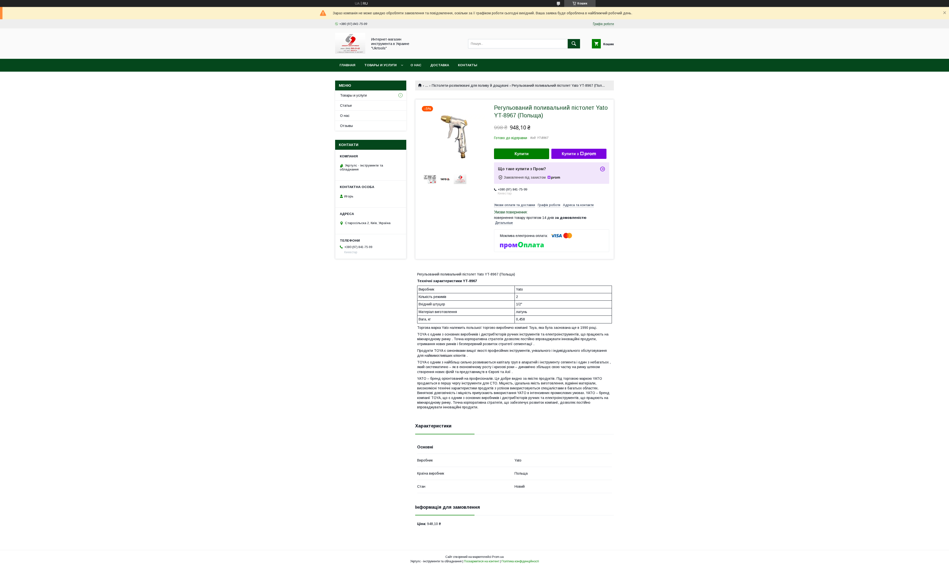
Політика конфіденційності (520, 561)
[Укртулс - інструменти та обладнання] (350, 52)
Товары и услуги (380, 65)
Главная (347, 65)
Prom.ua (498, 557)
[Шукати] (574, 43)
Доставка (439, 65)
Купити (522, 154)
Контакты (467, 65)
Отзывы (346, 126)
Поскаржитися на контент (481, 561)
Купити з (570, 154)
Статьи (346, 105)
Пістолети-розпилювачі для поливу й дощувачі (470, 85)
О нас (415, 65)
